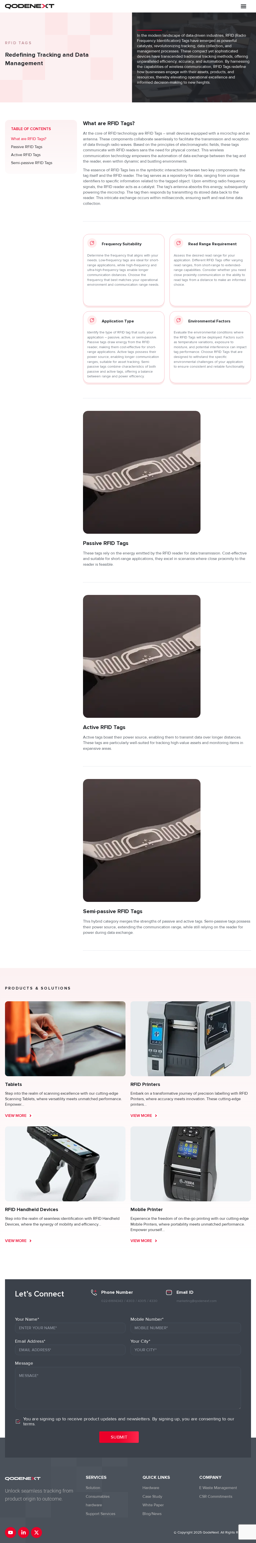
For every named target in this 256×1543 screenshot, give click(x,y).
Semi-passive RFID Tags (31, 162)
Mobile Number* (147, 1319)
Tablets (13, 1084)
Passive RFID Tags (26, 146)
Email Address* (30, 1341)
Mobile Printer (146, 1210)
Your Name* (27, 1319)
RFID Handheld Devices (31, 1210)
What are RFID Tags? (28, 138)
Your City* (140, 1341)
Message (24, 1363)
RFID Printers (145, 1084)
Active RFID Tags (25, 154)
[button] (243, 6)
